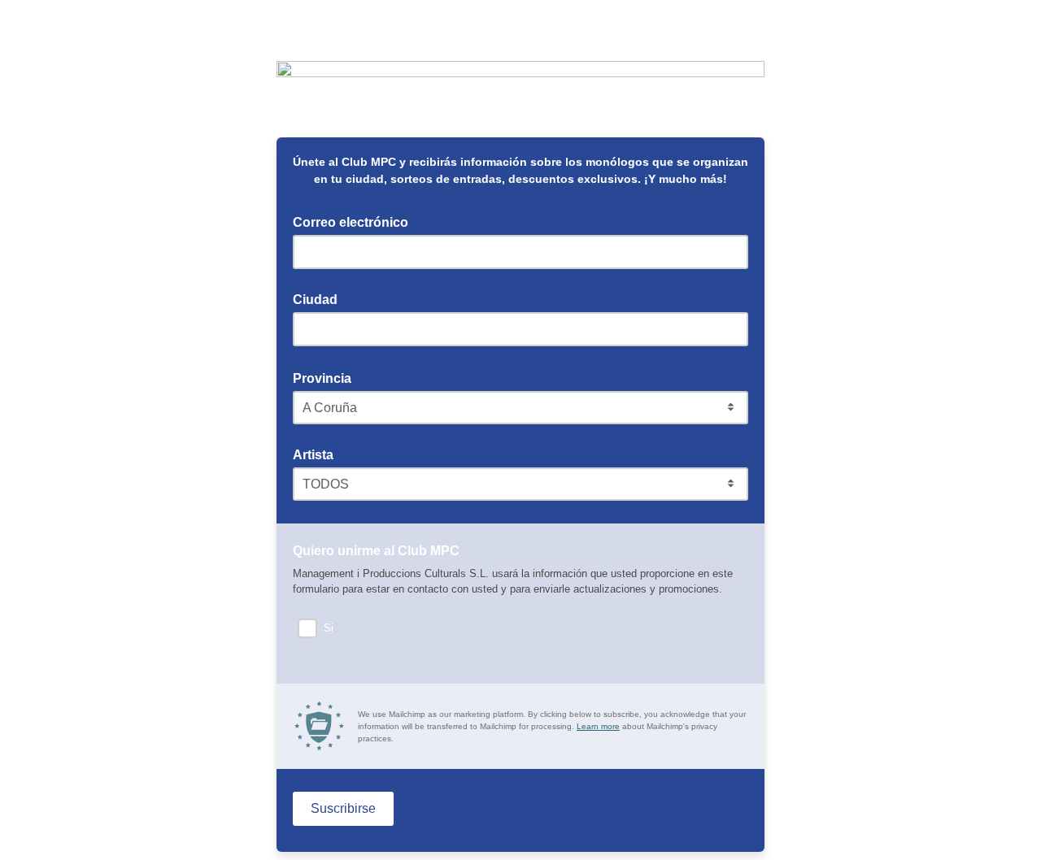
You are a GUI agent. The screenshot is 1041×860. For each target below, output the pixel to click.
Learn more (598, 726)
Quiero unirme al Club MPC (381, 549)
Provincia (327, 377)
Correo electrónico (355, 221)
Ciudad (315, 299)
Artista (313, 455)
